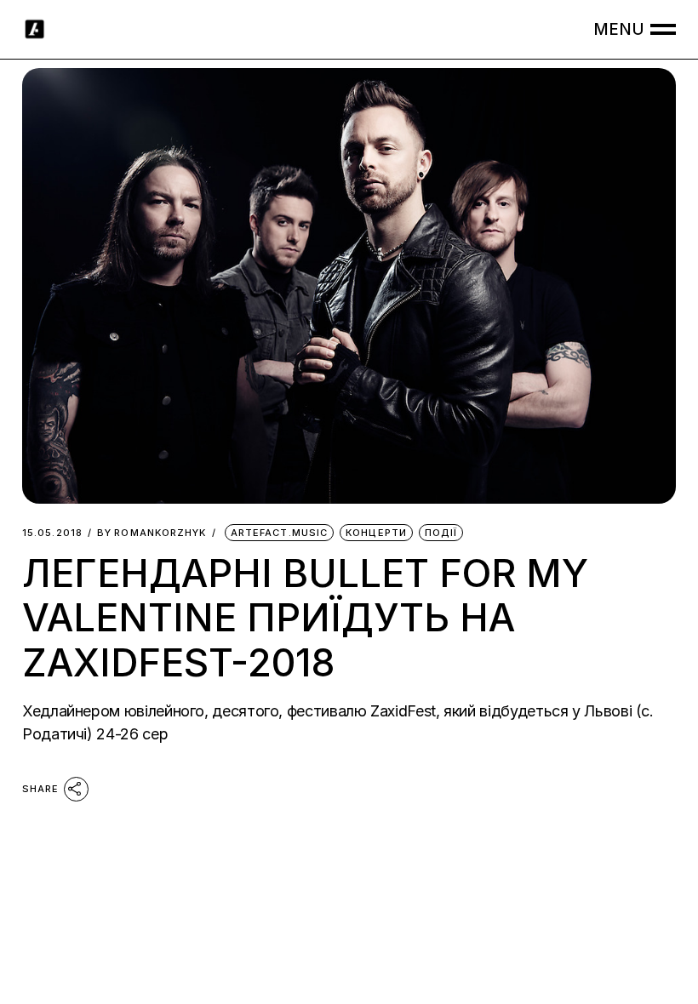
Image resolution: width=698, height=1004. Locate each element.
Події (441, 533)
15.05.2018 (52, 533)
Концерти (376, 533)
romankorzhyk (151, 533)
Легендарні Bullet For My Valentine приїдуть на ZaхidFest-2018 (305, 617)
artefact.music (279, 533)
